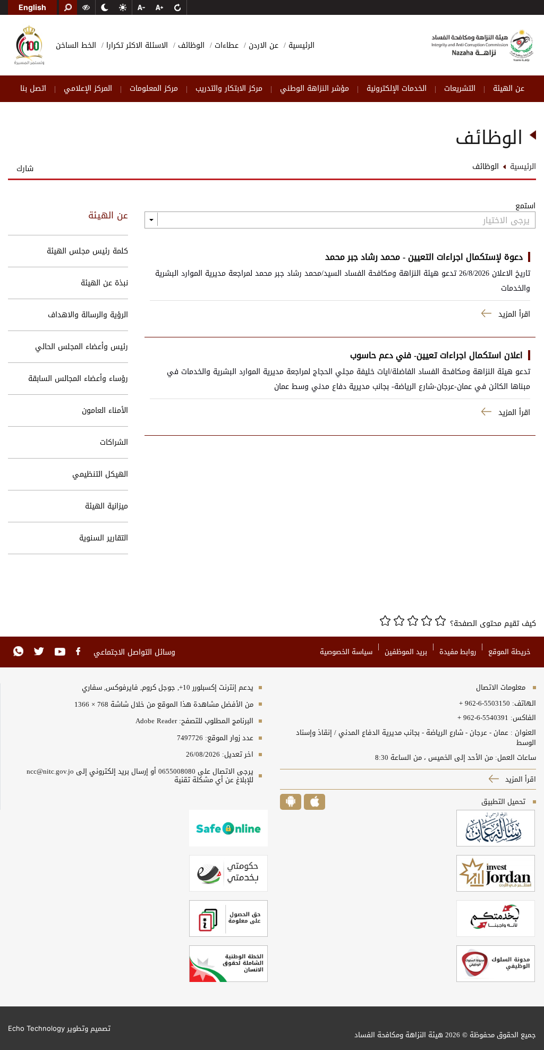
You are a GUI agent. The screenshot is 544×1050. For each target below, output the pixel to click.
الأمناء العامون (105, 410)
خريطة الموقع (509, 651)
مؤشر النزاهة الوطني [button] (314, 88)
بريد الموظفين (406, 651)
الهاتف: (523, 703)
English (32, 7)
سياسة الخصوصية (346, 651)
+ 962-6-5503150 (484, 703)
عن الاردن (262, 45)
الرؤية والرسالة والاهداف (88, 315)
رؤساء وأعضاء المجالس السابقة (78, 378)
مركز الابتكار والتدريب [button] (229, 88)
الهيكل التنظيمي (100, 474)
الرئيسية (300, 45)
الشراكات (114, 442)
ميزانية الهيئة (106, 506)
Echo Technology (36, 1028)
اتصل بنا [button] (33, 88)
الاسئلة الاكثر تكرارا (136, 45)
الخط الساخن (76, 45)
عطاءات (225, 45)
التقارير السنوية (103, 538)
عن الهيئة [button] (508, 88)
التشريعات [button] (459, 88)
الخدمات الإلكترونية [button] (397, 88)
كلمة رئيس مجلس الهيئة (87, 251)
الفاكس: (523, 718)
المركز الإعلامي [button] (88, 88)
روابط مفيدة (457, 651)
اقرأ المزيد (519, 779)
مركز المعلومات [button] (154, 88)
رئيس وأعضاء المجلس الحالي (81, 347)
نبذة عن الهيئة (104, 283)
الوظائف (190, 45)
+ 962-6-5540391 (482, 718)
